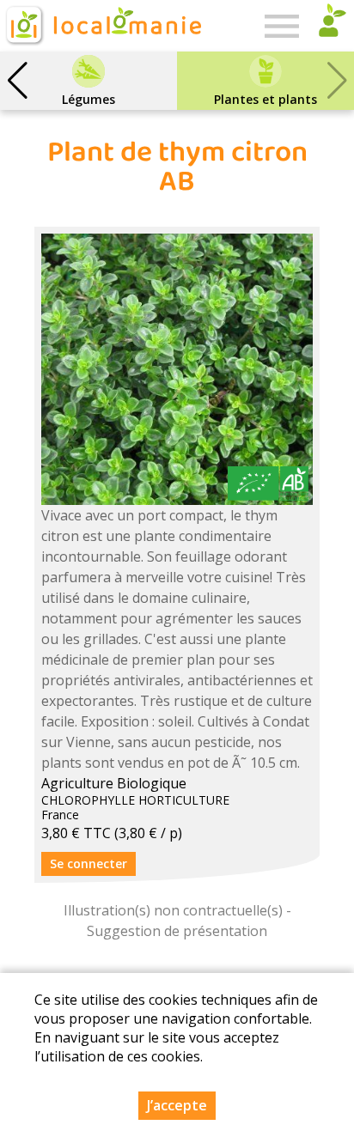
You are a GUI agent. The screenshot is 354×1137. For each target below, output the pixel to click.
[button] (17, 81)
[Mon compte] (328, 26)
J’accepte (177, 1105)
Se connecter (88, 863)
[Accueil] (102, 26)
